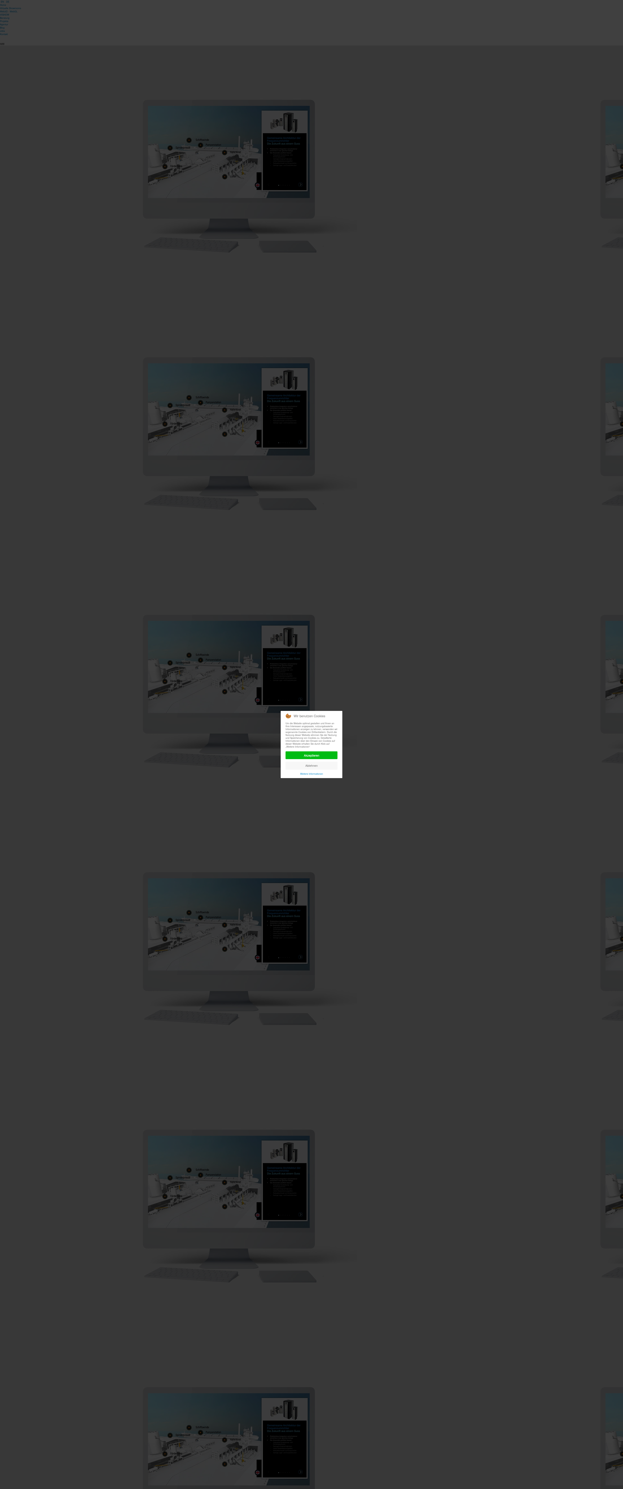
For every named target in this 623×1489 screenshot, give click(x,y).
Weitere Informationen (311, 773)
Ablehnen (311, 765)
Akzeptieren (311, 755)
